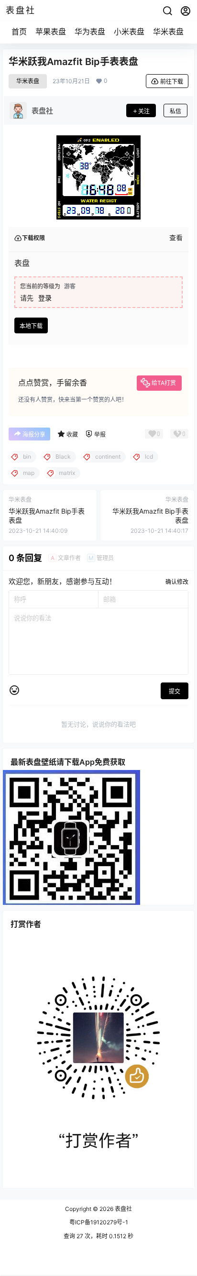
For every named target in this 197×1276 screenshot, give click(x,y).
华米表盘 (168, 31)
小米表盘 (129, 31)
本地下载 (31, 326)
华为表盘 (90, 31)
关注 (144, 111)
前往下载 (171, 81)
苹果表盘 (50, 31)
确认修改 (176, 581)
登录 (45, 298)
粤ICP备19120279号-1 (98, 1222)
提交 (174, 691)
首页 (19, 31)
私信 (175, 111)
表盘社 (122, 1208)
